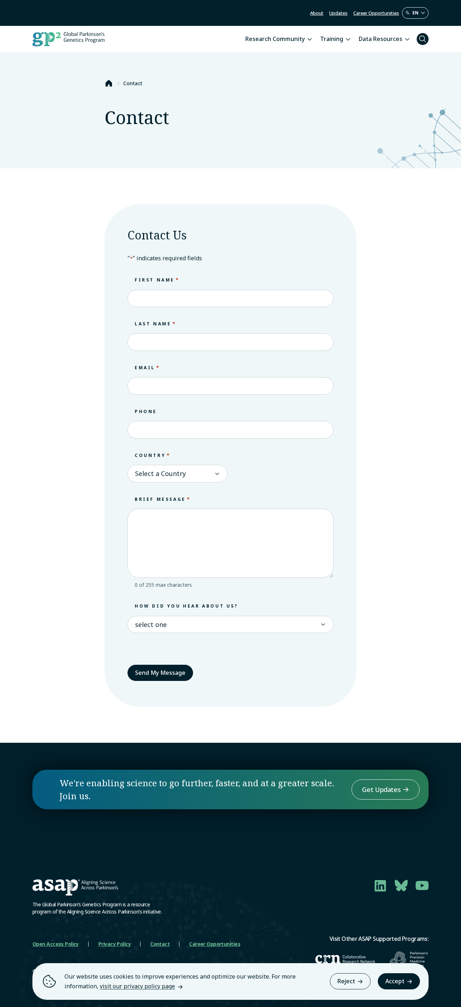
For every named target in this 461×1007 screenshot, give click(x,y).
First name (157, 279)
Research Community (275, 39)
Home (108, 83)
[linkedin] (380, 885)
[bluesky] (401, 885)
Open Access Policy (55, 943)
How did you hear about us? (186, 606)
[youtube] (422, 885)
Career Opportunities (376, 13)
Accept (394, 981)
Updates (338, 13)
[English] (415, 13)
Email (147, 367)
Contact (160, 943)
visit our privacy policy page (137, 986)
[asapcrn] (345, 959)
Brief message (163, 499)
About (316, 13)
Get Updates (381, 789)
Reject (346, 981)
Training (331, 39)
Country (153, 455)
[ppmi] (409, 959)
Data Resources (380, 39)
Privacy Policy (114, 943)
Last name (155, 323)
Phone (146, 411)
